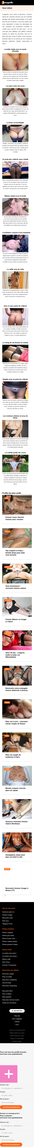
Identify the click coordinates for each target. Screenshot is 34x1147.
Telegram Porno (7, 924)
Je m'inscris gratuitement (11, 1107)
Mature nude (6, 959)
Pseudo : (3, 1092)
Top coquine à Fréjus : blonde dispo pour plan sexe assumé (15, 553)
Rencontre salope (8, 974)
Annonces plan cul (8, 912)
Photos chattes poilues (9, 941)
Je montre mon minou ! (9, 956)
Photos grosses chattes (10, 944)
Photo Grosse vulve (8, 938)
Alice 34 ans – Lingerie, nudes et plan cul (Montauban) (15, 655)
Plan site (17, 1016)
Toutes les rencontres (9, 1003)
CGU (17, 1025)
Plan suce (5, 921)
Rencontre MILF (7, 991)
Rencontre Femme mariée (10, 1000)
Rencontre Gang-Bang (9, 986)
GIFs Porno (6, 962)
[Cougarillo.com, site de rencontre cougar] (7, 2)
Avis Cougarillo (17, 1019)
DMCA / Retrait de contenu (17, 1035)
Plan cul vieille (7, 977)
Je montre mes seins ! (9, 953)
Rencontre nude (7, 918)
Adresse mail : (4, 1085)
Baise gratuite (6, 997)
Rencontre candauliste (9, 980)
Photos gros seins (8, 935)
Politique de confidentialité (17, 1038)
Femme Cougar (7, 915)
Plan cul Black (7, 994)
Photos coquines (7, 932)
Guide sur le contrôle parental (17, 1030)
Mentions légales (17, 1041)
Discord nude (6, 983)
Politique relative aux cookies (17, 1033)
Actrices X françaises (9, 965)
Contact (17, 1022)
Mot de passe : (5, 1099)
